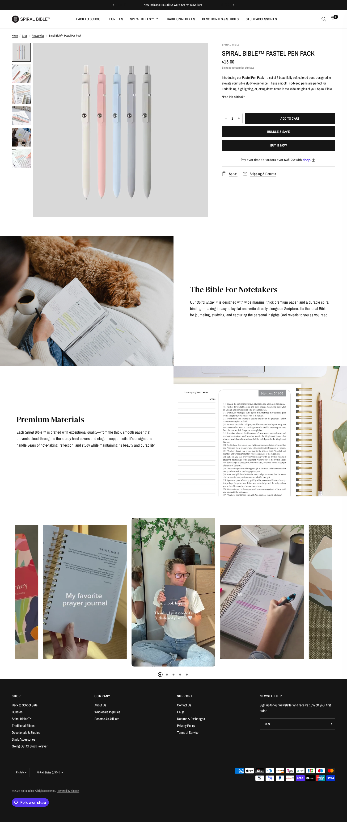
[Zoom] (197, 52)
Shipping (226, 68)
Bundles (116, 19)
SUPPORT (185, 696)
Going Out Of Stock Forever (29, 746)
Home (15, 36)
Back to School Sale (25, 705)
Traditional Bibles (180, 19)
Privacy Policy (186, 725)
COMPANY (102, 696)
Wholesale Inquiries (107, 711)
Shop (24, 36)
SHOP (16, 696)
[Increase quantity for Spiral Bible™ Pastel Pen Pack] (238, 118)
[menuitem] (89, 19)
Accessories (38, 36)
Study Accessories (261, 19)
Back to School (89, 19)
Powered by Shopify (68, 791)
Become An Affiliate (106, 718)
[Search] (323, 19)
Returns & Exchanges (191, 718)
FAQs (180, 711)
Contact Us (184, 705)
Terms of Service (188, 732)
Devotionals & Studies (220, 19)
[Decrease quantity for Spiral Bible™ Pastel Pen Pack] (225, 118)
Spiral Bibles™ (142, 19)
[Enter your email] (330, 724)
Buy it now (278, 145)
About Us (100, 705)
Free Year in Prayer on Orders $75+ (173, 5)
